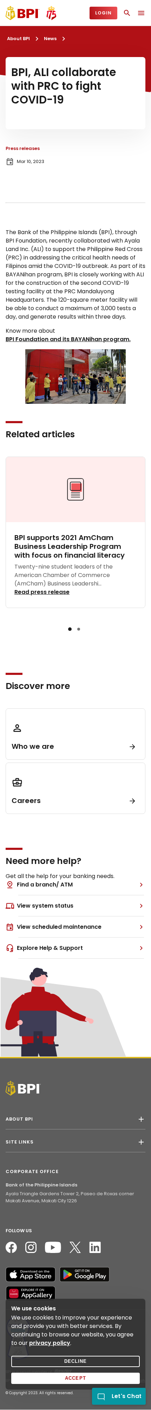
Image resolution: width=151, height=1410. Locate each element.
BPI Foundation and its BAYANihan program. (68, 339)
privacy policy (49, 1343)
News (50, 38)
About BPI (18, 38)
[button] (70, 629)
